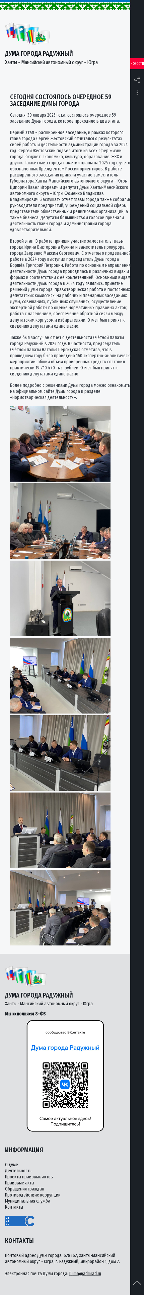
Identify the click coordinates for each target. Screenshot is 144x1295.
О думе (11, 1165)
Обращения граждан (24, 1189)
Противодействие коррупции (33, 1195)
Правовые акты (19, 1183)
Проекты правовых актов (29, 1177)
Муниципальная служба (27, 1201)
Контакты (14, 1207)
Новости (137, 64)
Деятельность (18, 1171)
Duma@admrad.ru (85, 1274)
